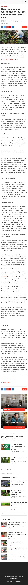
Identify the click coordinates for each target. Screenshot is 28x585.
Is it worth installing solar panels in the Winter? (18, 481)
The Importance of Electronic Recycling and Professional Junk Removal (18, 447)
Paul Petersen (10, 21)
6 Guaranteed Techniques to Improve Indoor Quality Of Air (19, 504)
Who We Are (18, 581)
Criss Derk (15, 496)
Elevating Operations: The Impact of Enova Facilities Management (12, 437)
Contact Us (10, 581)
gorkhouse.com (14, 578)
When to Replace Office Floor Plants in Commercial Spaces (15, 542)
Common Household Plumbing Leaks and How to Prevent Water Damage (17, 534)
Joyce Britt (15, 451)
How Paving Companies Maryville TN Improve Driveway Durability (17, 556)
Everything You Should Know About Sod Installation (18, 492)
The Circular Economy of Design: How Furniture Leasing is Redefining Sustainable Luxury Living (17, 525)
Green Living (4, 6)
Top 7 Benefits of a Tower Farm (18, 458)
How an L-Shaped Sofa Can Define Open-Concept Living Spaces (17, 549)
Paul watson (6, 439)
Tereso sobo (15, 461)
